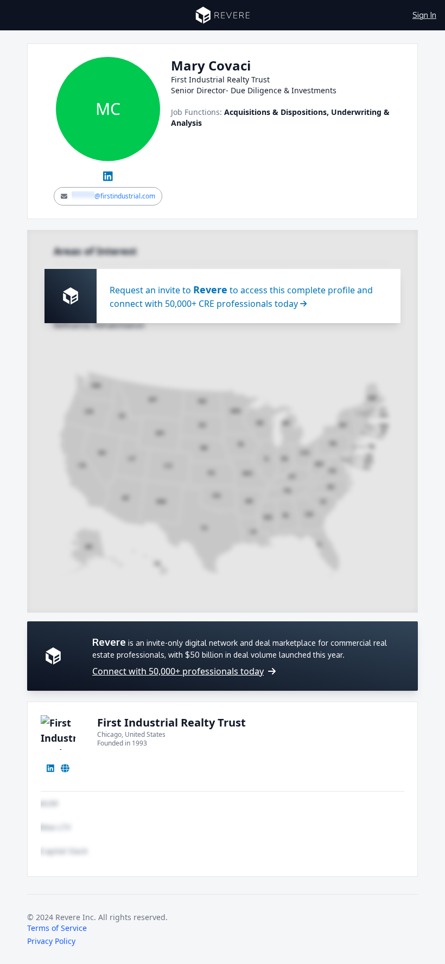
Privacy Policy (51, 941)
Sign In (424, 15)
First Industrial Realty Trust (171, 722)
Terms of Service (57, 928)
